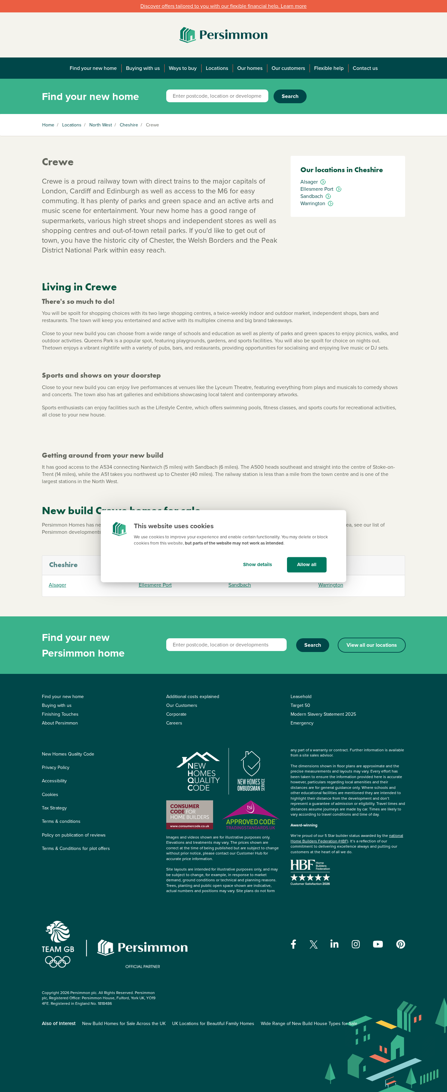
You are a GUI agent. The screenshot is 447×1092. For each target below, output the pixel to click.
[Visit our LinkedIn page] (335, 944)
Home (48, 125)
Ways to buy (183, 68)
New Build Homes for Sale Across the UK (124, 1023)
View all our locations (372, 645)
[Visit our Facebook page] (293, 944)
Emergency (302, 723)
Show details (257, 564)
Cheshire (129, 125)
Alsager (57, 585)
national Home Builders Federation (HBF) (347, 838)
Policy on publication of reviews (74, 835)
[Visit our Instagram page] (356, 944)
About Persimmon (60, 723)
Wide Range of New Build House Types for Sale (309, 1023)
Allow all (306, 564)
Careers (174, 723)
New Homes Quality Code (68, 754)
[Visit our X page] (314, 944)
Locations (217, 68)
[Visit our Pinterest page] (400, 944)
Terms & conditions (61, 821)
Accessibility (54, 780)
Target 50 (300, 705)
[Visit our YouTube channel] (378, 944)
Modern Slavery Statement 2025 (323, 714)
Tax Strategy (54, 808)
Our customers (288, 68)
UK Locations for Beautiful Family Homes (213, 1023)
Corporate (176, 714)
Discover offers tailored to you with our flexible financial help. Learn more (223, 6)
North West (100, 125)
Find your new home (93, 68)
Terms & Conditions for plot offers (76, 848)
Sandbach (239, 585)
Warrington (330, 585)
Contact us (365, 68)
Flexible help (329, 68)
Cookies (50, 794)
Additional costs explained (192, 696)
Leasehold (301, 696)
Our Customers (181, 705)
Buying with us (143, 68)
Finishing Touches (60, 714)
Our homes (249, 68)
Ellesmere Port (155, 585)
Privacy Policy (55, 767)
